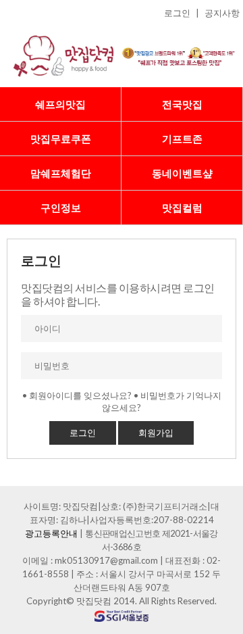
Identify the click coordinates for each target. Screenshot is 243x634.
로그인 (177, 12)
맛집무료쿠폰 (60, 138)
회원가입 (155, 432)
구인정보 (60, 207)
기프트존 (182, 138)
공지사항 (222, 12)
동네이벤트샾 (182, 173)
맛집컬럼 (182, 207)
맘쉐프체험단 (60, 173)
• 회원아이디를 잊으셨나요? (77, 395)
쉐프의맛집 (60, 104)
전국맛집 (182, 104)
